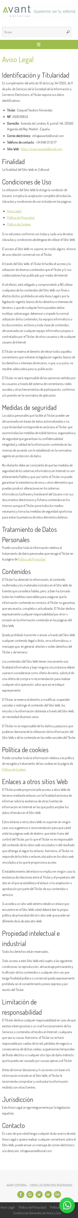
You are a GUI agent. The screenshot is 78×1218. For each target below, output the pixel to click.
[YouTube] (48, 1194)
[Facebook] (20, 1194)
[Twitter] (39, 1194)
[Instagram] (29, 1194)
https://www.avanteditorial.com (41, 149)
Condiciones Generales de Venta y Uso (37, 1213)
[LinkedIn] (57, 1194)
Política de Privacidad (20, 217)
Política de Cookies (19, 224)
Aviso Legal (14, 211)
